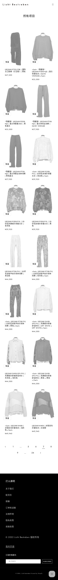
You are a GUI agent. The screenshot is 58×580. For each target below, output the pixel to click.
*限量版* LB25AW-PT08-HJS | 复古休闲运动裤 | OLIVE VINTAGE (42, 124)
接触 (8, 501)
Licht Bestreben (25, 573)
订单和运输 (11, 507)
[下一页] (40, 453)
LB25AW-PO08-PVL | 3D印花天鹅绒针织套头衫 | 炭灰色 (14, 224)
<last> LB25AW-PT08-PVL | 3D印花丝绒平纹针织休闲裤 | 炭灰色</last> (42, 273)
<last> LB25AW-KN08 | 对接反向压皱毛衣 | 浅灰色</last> (14, 428)
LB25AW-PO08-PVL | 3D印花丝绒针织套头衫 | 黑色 (42, 224)
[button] (53, 4)
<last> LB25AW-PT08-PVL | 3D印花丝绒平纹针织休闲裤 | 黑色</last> (15, 324)
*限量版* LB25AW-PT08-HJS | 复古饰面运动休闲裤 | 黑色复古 (15, 174)
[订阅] (47, 561)
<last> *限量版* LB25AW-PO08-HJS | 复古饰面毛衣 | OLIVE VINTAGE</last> (42, 73)
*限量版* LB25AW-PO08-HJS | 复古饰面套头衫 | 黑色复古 (15, 124)
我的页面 (10, 546)
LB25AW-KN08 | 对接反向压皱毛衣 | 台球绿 (42, 427)
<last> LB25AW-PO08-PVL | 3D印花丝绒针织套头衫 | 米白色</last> (42, 174)
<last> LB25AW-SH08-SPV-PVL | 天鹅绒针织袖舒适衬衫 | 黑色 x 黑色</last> (41, 377)
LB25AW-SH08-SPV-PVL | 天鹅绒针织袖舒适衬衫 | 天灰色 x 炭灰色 (15, 376)
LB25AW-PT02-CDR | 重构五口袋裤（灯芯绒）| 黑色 (15, 71)
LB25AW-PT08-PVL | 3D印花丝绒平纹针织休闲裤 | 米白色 (15, 273)
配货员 (9, 495)
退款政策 (10, 526)
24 (33, 452)
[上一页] (5, 447)
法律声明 (10, 514)
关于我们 (10, 488)
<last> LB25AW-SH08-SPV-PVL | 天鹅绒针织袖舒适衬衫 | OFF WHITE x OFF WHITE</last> (42, 325)
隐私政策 (10, 520)
